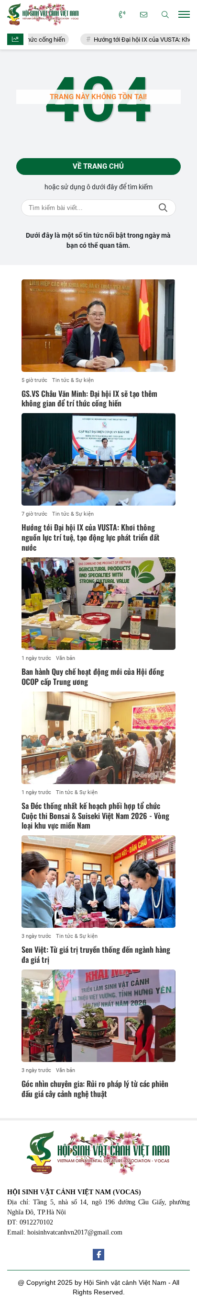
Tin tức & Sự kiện (73, 380)
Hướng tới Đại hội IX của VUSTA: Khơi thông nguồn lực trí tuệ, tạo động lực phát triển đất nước (91, 537)
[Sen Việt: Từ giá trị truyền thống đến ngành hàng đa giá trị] (98, 881)
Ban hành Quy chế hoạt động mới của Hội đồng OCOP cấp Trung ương (93, 676)
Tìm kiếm (163, 207)
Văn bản (65, 658)
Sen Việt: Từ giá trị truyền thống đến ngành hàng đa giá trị (96, 954)
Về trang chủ (98, 166)
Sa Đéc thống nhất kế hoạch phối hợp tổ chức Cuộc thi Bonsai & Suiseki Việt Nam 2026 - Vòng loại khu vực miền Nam (95, 815)
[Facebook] (98, 1254)
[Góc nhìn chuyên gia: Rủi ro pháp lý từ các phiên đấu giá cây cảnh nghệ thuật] (98, 1015)
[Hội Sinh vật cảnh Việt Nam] (43, 14)
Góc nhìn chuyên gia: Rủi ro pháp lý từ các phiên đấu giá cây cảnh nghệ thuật (95, 1088)
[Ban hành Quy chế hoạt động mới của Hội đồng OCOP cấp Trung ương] (98, 603)
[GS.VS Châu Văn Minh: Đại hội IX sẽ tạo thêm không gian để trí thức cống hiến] (98, 325)
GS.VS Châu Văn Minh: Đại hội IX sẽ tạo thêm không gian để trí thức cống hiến (89, 398)
